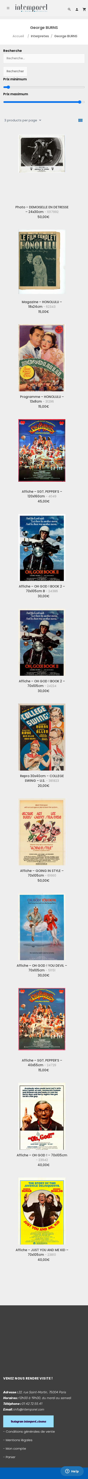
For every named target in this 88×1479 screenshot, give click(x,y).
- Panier (9, 1457)
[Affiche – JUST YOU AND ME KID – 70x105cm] (42, 1209)
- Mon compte (14, 1448)
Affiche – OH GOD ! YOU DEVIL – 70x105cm (42, 967)
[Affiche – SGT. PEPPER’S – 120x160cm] (42, 451)
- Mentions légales (17, 1440)
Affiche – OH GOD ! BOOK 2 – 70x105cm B (42, 588)
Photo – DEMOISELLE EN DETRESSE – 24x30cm (42, 209)
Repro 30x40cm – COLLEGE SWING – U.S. (42, 778)
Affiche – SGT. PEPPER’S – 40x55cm (42, 1062)
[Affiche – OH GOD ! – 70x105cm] (42, 1115)
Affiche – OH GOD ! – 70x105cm (42, 1157)
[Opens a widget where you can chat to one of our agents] (72, 1471)
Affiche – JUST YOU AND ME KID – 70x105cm (42, 1252)
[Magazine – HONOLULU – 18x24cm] (42, 261)
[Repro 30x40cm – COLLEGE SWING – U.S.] (42, 735)
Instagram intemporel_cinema (28, 1421)
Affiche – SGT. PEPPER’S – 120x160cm (42, 493)
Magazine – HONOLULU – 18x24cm (42, 304)
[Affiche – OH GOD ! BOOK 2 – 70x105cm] (42, 641)
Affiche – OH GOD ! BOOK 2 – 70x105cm (42, 683)
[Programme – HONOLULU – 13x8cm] (42, 356)
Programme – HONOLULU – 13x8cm (42, 399)
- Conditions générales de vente (29, 1431)
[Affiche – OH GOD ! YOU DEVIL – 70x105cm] (42, 925)
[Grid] (80, 120)
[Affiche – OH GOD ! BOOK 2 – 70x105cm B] (42, 546)
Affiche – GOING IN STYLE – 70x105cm (42, 873)
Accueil (18, 36)
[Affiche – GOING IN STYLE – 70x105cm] (42, 830)
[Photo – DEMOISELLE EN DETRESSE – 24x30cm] (42, 167)
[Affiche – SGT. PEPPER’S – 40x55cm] (42, 1020)
